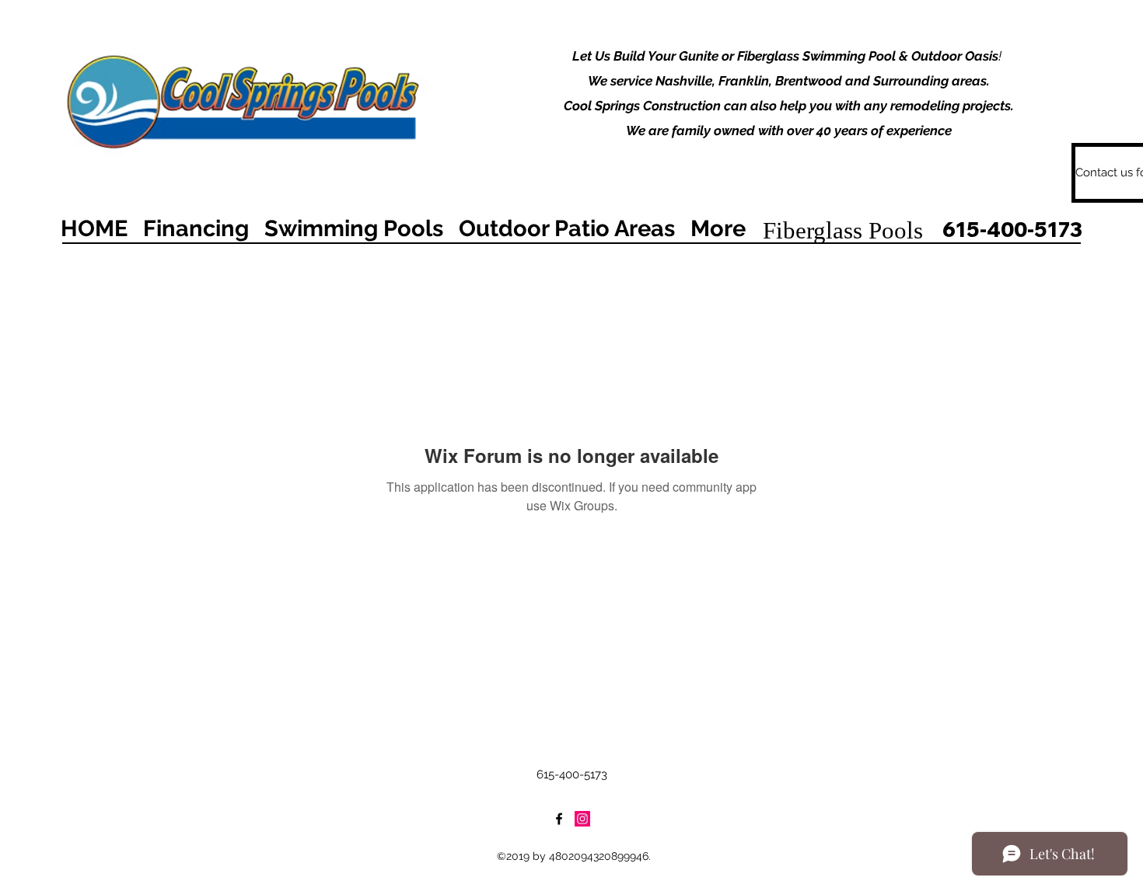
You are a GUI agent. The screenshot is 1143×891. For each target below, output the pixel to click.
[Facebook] (559, 819)
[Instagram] (582, 819)
